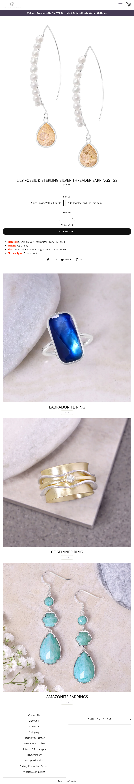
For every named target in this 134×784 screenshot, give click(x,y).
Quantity (67, 212)
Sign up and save (100, 719)
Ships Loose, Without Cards (46, 203)
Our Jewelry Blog (34, 760)
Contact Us (34, 715)
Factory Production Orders (34, 766)
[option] (67, 13)
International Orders (34, 743)
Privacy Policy (34, 754)
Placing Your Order (34, 737)
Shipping (34, 732)
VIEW (67, 412)
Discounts (34, 720)
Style (67, 197)
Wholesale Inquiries (34, 771)
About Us (34, 726)
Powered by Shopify (67, 781)
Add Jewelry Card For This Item (85, 203)
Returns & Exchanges (34, 749)
